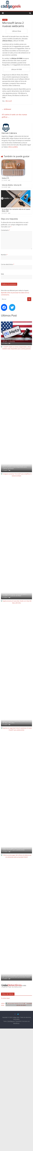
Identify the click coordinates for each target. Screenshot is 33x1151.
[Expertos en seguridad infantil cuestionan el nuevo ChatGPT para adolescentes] (16, 728)
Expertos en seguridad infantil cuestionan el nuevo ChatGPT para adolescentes (17, 849)
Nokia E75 (5, 178)
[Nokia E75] (13, 160)
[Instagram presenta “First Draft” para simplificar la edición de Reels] (16, 474)
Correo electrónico (7, 264)
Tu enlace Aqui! (5, 998)
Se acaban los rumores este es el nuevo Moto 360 (16, 210)
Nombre (4, 255)
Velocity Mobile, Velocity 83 (11, 185)
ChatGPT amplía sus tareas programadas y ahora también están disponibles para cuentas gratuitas (16, 466)
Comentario (5, 230)
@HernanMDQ (13, 147)
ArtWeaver (6, 109)
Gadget (5, 19)
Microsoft (9, 101)
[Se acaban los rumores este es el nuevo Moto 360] (15, 191)
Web (2, 274)
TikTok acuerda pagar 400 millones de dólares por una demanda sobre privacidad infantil (17, 976)
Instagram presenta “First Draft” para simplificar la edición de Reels (14, 595)
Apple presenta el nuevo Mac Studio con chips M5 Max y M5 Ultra (17, 722)
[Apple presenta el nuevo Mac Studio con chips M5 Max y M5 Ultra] (16, 601)
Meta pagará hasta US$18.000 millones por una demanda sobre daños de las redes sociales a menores (16, 339)
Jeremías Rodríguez (15, 1003)
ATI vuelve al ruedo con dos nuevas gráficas (14, 116)
